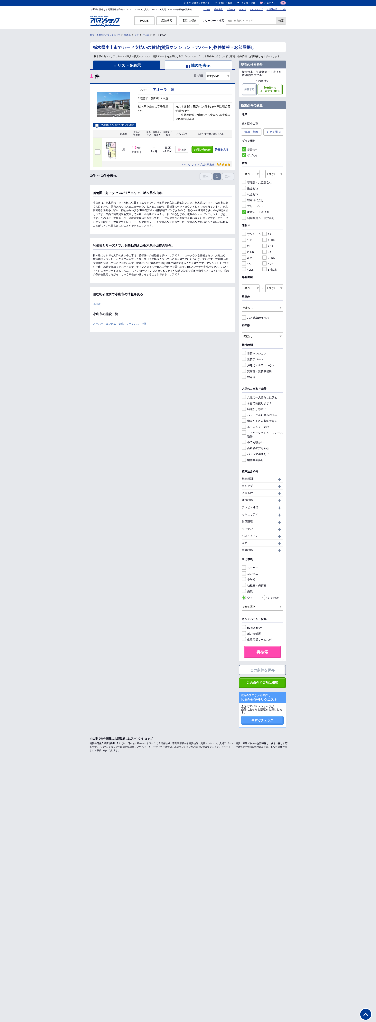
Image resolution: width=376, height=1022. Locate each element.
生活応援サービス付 (259, 639)
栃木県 (127, 35)
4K (248, 263)
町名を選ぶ (274, 131)
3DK (249, 257)
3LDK (271, 257)
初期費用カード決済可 (261, 218)
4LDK (250, 269)
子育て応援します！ (259, 403)
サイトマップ (256, 9)
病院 (121, 323)
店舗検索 (166, 20)
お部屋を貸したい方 (276, 9)
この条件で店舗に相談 (262, 682)
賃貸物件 (252, 149)
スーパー (98, 323)
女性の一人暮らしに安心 (262, 397)
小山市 (146, 35)
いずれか (273, 597)
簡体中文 (218, 9)
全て (137, 35)
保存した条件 (225, 3)
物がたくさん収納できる (262, 420)
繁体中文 (231, 9)
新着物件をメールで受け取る (270, 89)
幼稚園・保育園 (256, 585)
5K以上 (272, 269)
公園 (143, 323)
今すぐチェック (262, 720)
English (206, 9)
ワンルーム (254, 234)
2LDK (250, 252)
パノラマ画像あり (258, 454)
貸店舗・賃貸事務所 (259, 371)
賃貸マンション (256, 353)
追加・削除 (251, 131)
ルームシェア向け (258, 427)
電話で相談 (189, 20)
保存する (249, 89)
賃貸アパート (255, 359)
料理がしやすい (256, 409)
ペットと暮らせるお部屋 (262, 415)
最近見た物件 (248, 3)
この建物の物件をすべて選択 (117, 125)
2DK (270, 246)
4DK (270, 263)
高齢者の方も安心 (258, 448)
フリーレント (255, 206)
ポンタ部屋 (254, 633)
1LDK (271, 240)
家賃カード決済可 (258, 212)
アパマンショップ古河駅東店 (197, 164)
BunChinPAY (255, 627)
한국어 (242, 9)
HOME (144, 20)
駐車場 (251, 377)
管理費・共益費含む (259, 182)
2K (248, 246)
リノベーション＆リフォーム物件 (265, 434)
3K (269, 252)
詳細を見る (222, 149)
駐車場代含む (255, 200)
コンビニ (111, 323)
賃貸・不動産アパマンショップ (105, 35)
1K (269, 234)
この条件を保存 (262, 670)
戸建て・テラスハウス (261, 365)
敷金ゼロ (252, 188)
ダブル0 (252, 155)
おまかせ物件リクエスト (197, 3)
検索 (281, 20)
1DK (249, 240)
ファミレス (132, 323)
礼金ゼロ (252, 194)
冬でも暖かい (255, 442)
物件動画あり (255, 460)
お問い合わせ (202, 149)
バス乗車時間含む (258, 317)
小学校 (251, 579)
